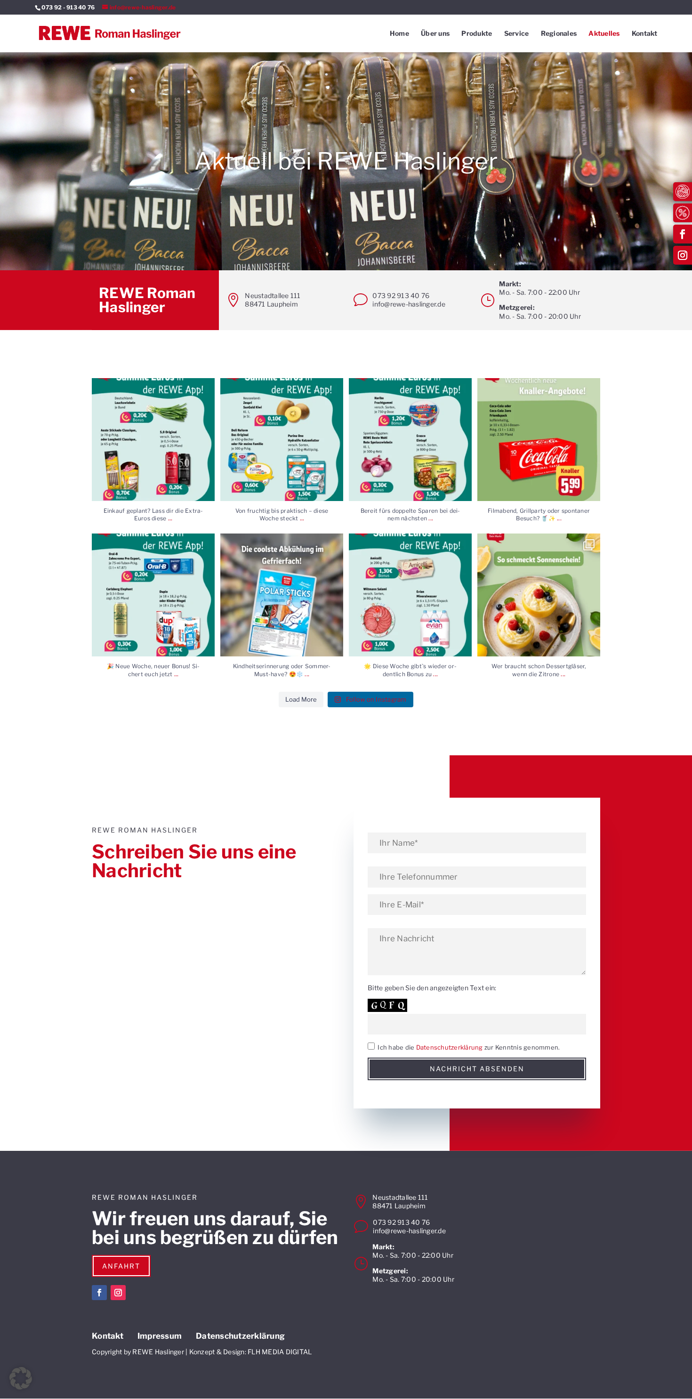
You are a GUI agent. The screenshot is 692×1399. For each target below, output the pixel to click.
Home (399, 33)
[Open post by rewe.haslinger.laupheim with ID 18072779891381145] (538, 595)
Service (516, 33)
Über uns (435, 33)
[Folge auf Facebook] (682, 234)
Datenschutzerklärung (449, 1047)
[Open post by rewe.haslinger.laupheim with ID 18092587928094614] (153, 595)
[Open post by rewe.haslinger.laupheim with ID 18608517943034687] (410, 439)
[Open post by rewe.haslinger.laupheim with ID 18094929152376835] (538, 439)
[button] (20, 1378)
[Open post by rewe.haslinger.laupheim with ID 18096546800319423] (153, 439)
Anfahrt (121, 1266)
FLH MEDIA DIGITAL (280, 1352)
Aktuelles (604, 33)
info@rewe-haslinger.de (408, 304)
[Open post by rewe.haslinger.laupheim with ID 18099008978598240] (281, 595)
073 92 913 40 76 (400, 295)
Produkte (476, 33)
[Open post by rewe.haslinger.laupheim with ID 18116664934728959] (281, 439)
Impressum (159, 1336)
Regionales (559, 33)
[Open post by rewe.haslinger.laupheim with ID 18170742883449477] (410, 595)
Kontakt (645, 33)
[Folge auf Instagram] (682, 255)
